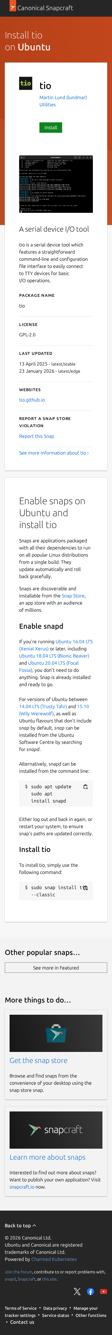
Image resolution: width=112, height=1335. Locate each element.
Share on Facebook (90, 1291)
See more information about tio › (54, 452)
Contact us (22, 1322)
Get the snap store (38, 1060)
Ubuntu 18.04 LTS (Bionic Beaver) (54, 655)
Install (51, 127)
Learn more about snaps (47, 1157)
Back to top (18, 1225)
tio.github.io (32, 399)
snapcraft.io (22, 1186)
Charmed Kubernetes (54, 1259)
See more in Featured (56, 967)
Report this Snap (36, 436)
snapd (10, 1279)
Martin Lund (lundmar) (63, 97)
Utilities (47, 104)
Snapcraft (27, 1279)
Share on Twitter (77, 1291)
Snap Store (73, 595)
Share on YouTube (103, 1291)
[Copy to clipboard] (85, 787)
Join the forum (18, 1272)
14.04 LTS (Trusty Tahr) (43, 706)
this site (49, 1279)
